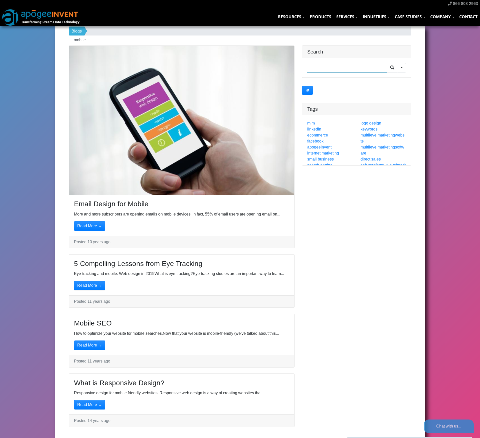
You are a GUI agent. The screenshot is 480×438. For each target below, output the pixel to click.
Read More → (89, 226)
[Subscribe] (307, 90)
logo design (370, 123)
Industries (375, 17)
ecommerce (317, 135)
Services (345, 17)
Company (441, 17)
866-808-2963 (465, 4)
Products (320, 17)
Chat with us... (448, 426)
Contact (468, 17)
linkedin (314, 129)
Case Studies (409, 17)
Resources (290, 17)
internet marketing (323, 153)
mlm (311, 123)
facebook (315, 141)
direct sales (370, 159)
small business (320, 159)
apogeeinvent (319, 147)
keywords (369, 129)
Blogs (77, 31)
